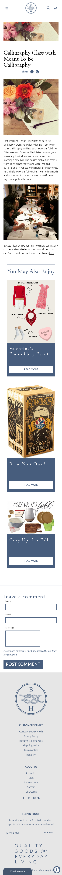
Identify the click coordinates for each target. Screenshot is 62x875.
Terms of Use (31, 750)
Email (8, 615)
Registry (31, 755)
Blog (31, 778)
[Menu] (6, 8)
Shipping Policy (31, 745)
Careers (31, 787)
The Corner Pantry (20, 164)
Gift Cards (31, 792)
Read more (31, 369)
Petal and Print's (15, 168)
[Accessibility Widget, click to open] (56, 869)
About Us (31, 773)
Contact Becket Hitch (31, 732)
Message (9, 628)
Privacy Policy (31, 736)
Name (8, 601)
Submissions (31, 782)
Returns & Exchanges (31, 741)
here (51, 253)
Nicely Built (49, 870)
